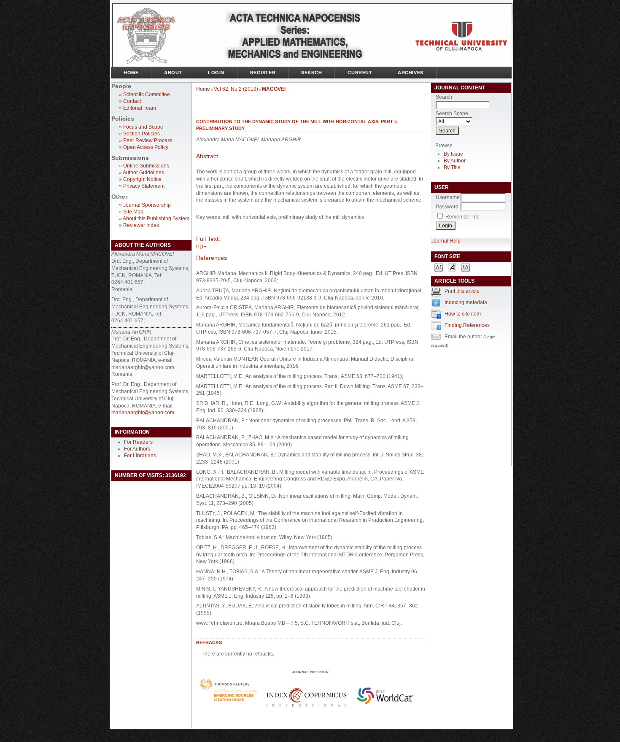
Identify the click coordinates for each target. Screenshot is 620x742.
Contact (132, 101)
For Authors (137, 449)
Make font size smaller (438, 267)
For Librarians (140, 456)
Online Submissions (146, 166)
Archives (410, 72)
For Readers (138, 442)
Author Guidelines (143, 172)
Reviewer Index (141, 225)
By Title (452, 167)
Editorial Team (139, 108)
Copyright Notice (142, 179)
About (173, 72)
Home (131, 72)
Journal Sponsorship (147, 205)
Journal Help (446, 241)
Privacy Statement (143, 186)
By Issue (453, 154)
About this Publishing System (156, 218)
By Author (455, 161)
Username (448, 197)
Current (360, 72)
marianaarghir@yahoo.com (142, 413)
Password (447, 207)
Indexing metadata (466, 302)
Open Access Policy (145, 147)
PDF (201, 247)
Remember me (462, 217)
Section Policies (141, 134)
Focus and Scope (143, 127)
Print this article (462, 291)
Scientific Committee (146, 94)
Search (311, 72)
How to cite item (463, 314)
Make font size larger (465, 267)
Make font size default (452, 267)
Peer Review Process (148, 140)
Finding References (467, 325)
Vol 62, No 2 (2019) (236, 89)
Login (216, 72)
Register (262, 72)
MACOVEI (274, 89)
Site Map (133, 212)
